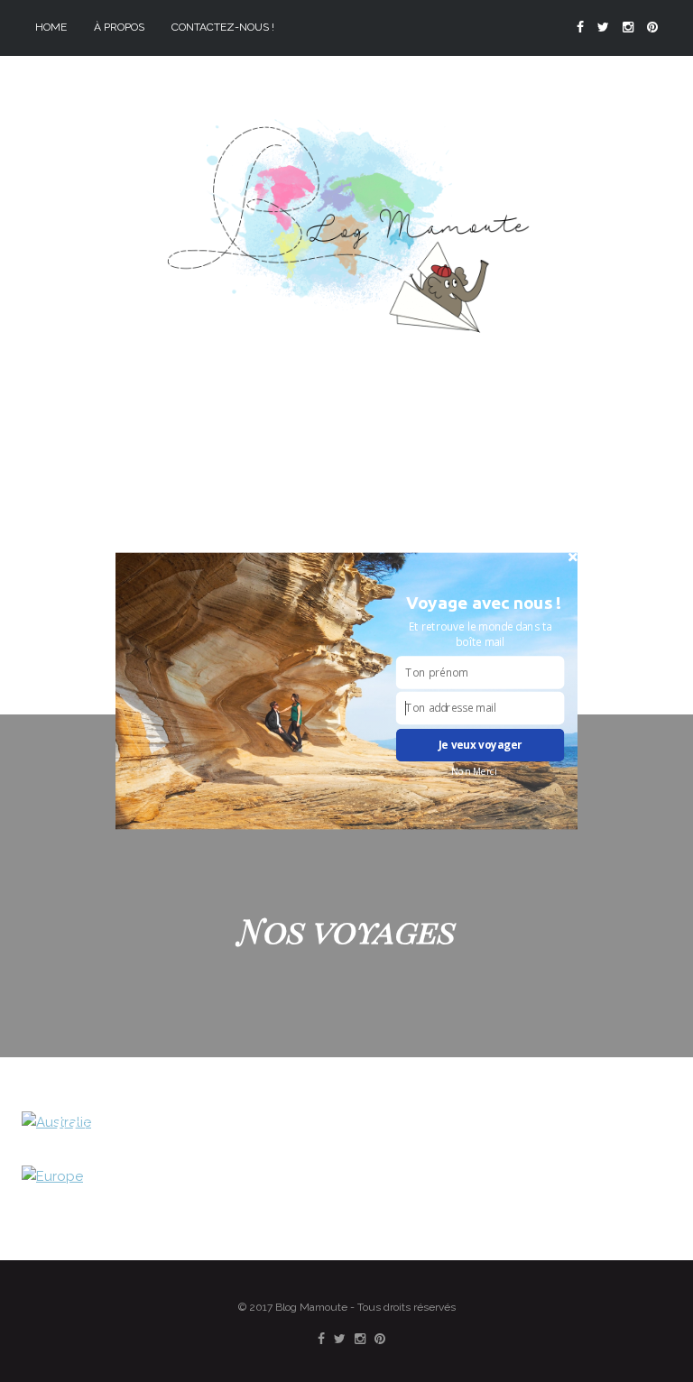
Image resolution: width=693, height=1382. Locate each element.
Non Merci (473, 771)
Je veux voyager (480, 745)
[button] (483, 602)
